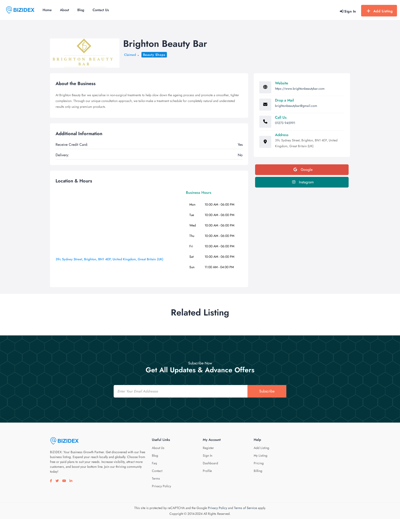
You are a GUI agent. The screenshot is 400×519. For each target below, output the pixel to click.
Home (47, 10)
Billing (258, 470)
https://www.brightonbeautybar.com (300, 88)
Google (306, 169)
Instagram (306, 182)
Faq (154, 463)
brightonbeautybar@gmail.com (296, 105)
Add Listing (383, 11)
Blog (80, 10)
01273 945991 (285, 123)
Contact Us (101, 10)
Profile (207, 470)
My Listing (260, 455)
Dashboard (210, 463)
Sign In (207, 455)
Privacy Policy (161, 486)
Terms (156, 478)
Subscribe (267, 391)
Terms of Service (245, 508)
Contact (157, 470)
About (64, 10)
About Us (158, 448)
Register (208, 448)
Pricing (259, 463)
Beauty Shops (154, 54)
